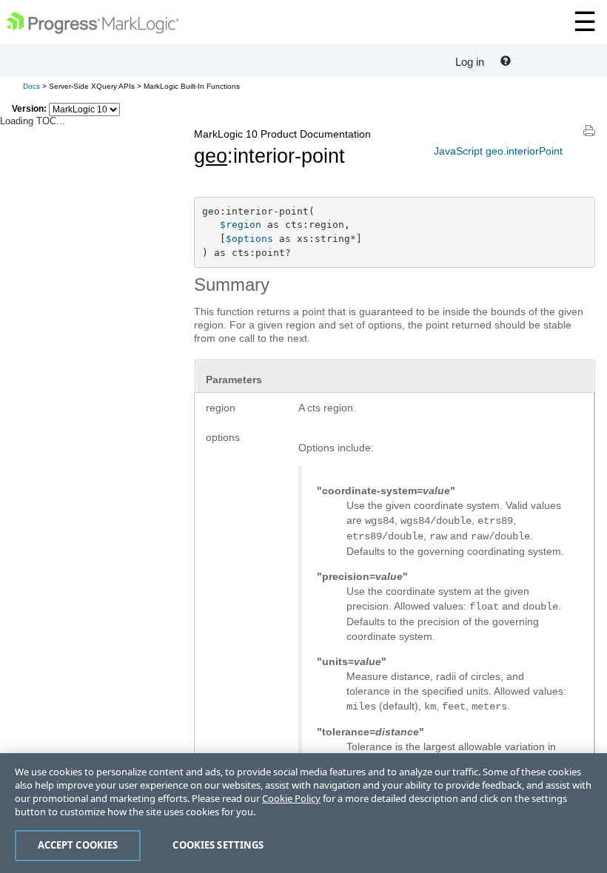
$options (249, 238)
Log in (469, 61)
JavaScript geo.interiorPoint (498, 151)
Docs (31, 86)
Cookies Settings (218, 845)
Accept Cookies (78, 845)
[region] (303, 813)
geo (210, 156)
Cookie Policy (291, 798)
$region (240, 224)
